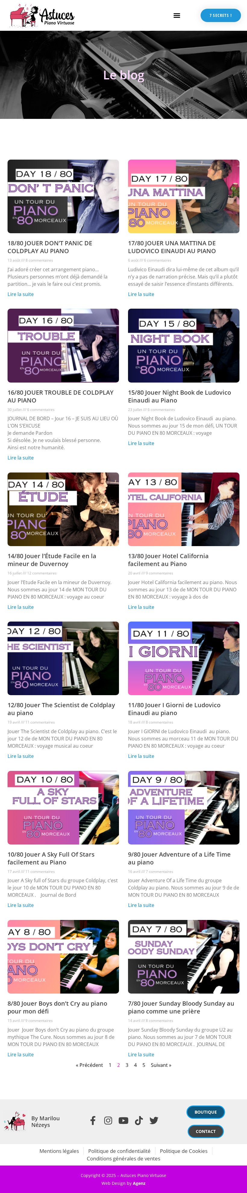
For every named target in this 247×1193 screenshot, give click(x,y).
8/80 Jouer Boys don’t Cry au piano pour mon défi (57, 1007)
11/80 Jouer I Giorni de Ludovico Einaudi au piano (174, 709)
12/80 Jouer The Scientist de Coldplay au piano (61, 709)
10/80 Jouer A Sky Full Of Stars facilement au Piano (51, 858)
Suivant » (161, 1065)
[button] (176, 15)
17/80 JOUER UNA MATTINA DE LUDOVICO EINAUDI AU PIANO (172, 247)
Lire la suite (21, 294)
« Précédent (89, 1065)
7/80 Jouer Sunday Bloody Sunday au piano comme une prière (181, 1007)
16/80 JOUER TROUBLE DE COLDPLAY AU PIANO (61, 396)
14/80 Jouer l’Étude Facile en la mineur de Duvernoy (52, 560)
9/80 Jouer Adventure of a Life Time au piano (179, 858)
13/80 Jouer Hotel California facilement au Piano (168, 560)
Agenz (139, 1183)
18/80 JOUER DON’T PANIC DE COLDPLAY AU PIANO (50, 247)
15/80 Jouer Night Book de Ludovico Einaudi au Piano (179, 396)
